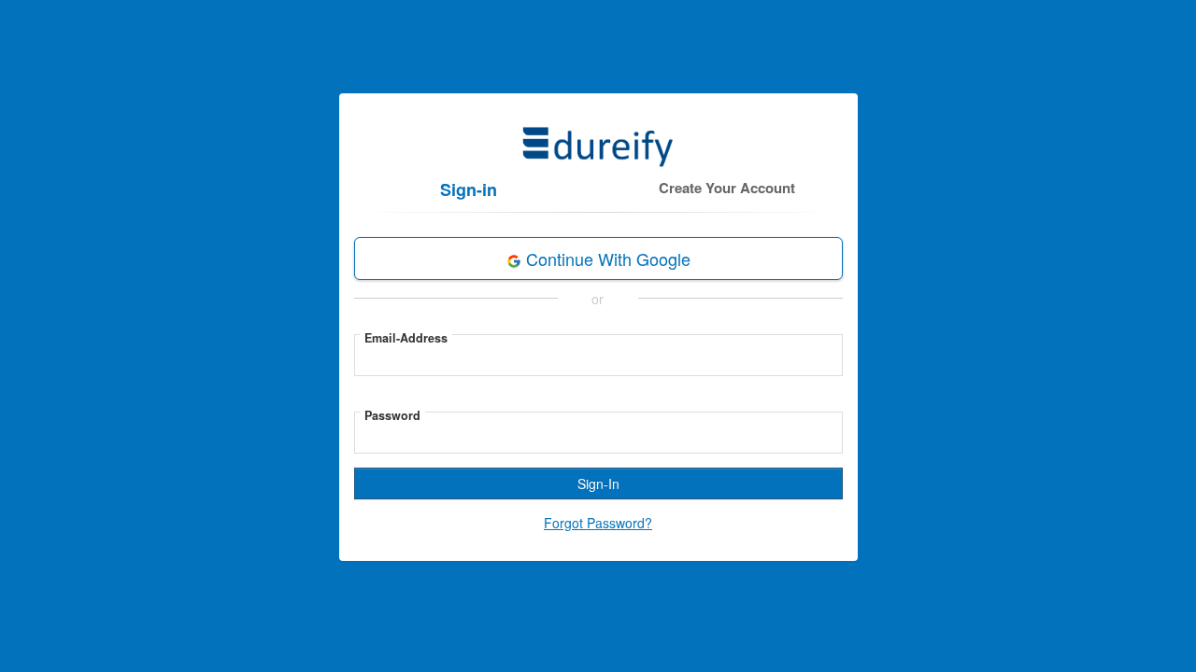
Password (392, 415)
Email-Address (406, 337)
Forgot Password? (598, 522)
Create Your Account (727, 187)
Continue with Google (606, 258)
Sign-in (468, 189)
